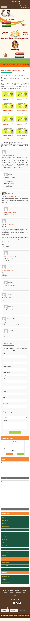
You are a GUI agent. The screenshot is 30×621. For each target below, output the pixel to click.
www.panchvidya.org (7, 5)
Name (4, 353)
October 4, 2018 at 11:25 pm (10, 212)
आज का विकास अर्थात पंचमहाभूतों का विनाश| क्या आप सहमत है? (13, 442)
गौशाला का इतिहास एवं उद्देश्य (6, 545)
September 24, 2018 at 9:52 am (9, 196)
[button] (3, 470)
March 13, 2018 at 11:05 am (10, 334)
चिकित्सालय (23, 590)
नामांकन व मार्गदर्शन (5, 565)
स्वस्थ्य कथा (4, 555)
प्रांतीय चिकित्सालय (5, 579)
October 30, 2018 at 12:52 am (10, 177)
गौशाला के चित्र (4, 529)
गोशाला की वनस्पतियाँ (5, 552)
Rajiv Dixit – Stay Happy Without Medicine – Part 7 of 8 (8, 137)
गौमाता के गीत (4, 517)
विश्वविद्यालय (18, 593)
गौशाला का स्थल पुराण (5, 549)
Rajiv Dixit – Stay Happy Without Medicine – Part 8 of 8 (22, 137)
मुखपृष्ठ (4, 590)
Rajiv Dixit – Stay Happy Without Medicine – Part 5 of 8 (8, 124)
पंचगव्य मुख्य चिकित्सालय (6, 576)
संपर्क (24, 593)
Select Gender (6, 372)
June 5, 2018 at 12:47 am (7, 270)
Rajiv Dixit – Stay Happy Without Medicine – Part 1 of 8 (8, 99)
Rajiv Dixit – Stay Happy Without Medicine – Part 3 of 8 (8, 112)
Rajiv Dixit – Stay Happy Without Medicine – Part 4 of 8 (22, 112)
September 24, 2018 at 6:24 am (9, 224)
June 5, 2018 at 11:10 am (9, 285)
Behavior (5, 414)
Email (4, 360)
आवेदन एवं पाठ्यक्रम (5, 562)
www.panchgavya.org (7, 3)
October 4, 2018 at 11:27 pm (10, 256)
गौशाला (5, 593)
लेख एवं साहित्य (4, 536)
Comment (5, 420)
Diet (4, 409)
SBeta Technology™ (23, 616)
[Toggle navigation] (27, 61)
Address (5, 384)
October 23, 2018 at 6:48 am (8, 155)
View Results (20, 454)
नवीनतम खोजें (4, 523)
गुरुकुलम (17, 590)
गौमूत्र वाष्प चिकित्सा (5, 526)
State (4, 397)
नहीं (4, 448)
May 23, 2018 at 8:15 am (7, 297)
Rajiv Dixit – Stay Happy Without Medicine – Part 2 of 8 (22, 99)
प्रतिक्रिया (15, 595)
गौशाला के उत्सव (4, 533)
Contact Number (7, 366)
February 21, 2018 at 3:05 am (8, 322)
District (5, 391)
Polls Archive (9, 453)
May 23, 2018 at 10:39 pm (10, 309)
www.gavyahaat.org (22, 5)
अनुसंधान (11, 593)
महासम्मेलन (10, 590)
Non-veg (9, 412)
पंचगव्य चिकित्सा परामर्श (5, 582)
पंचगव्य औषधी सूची (5, 520)
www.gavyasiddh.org (21, 3)
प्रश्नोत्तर (3, 542)
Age (4, 378)
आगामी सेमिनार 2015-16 (6, 569)
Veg (5, 412)
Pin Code (5, 403)
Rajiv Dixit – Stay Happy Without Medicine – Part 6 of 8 (22, 124)
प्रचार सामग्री (4, 539)
